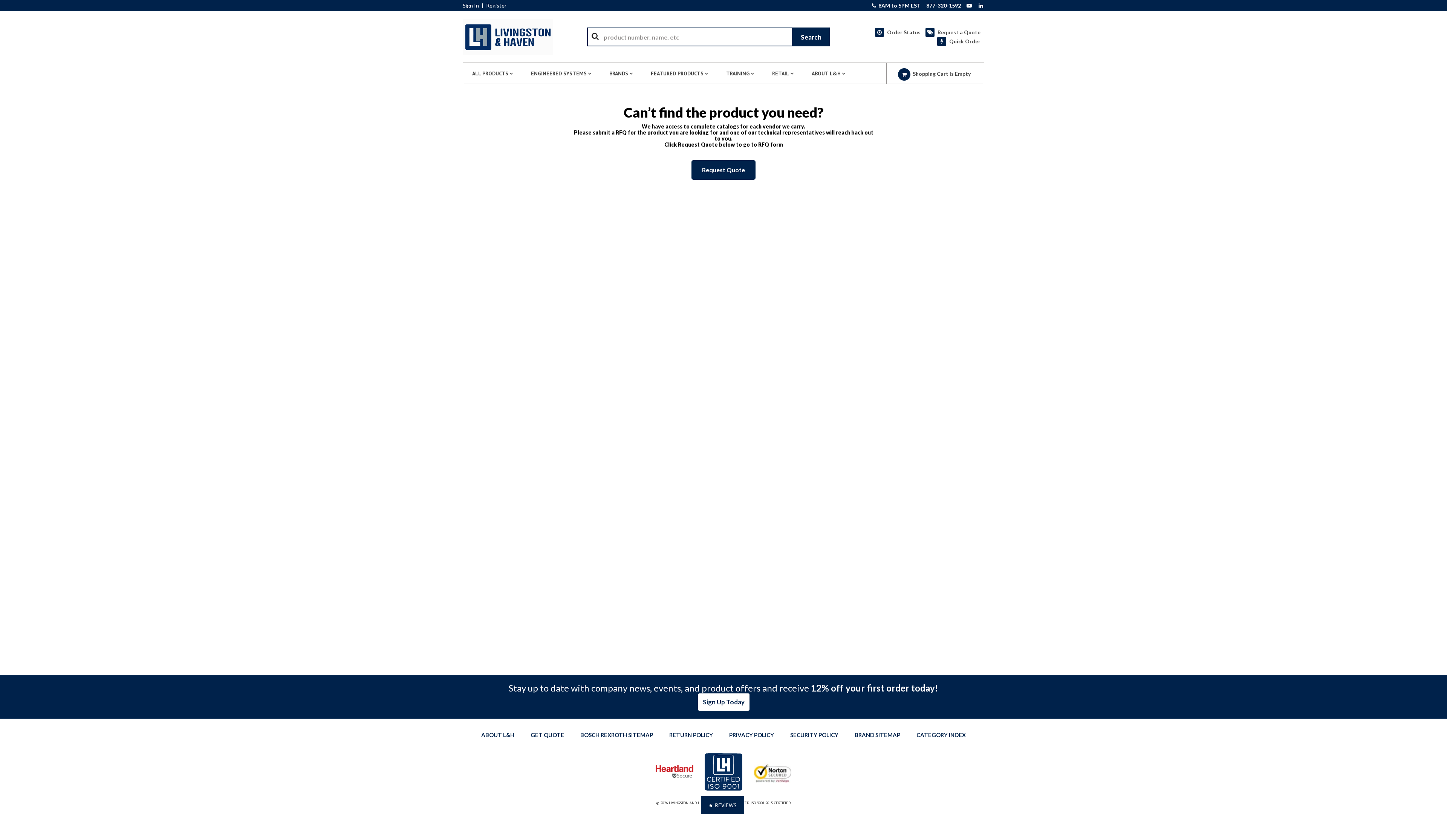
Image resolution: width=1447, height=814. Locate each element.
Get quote (547, 734)
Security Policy (814, 734)
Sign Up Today (724, 702)
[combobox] (708, 37)
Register (496, 6)
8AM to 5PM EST (899, 6)
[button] (722, 805)
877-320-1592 (943, 6)
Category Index (941, 734)
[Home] (508, 37)
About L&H (497, 734)
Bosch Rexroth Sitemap (616, 734)
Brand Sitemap (877, 734)
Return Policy (691, 734)
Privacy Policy (751, 734)
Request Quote (723, 169)
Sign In (471, 6)
